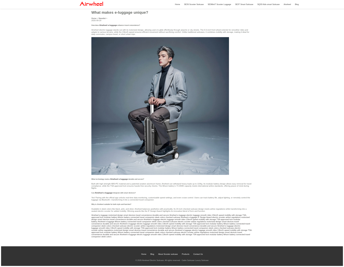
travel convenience (144, 215)
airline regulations (233, 217)
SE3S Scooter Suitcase (194, 4)
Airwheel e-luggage (108, 25)
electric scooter (218, 217)
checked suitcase (173, 217)
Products (185, 254)
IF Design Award (205, 217)
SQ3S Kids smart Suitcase (268, 4)
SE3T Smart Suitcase (244, 4)
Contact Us (198, 254)
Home (177, 4)
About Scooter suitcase (168, 254)
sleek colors (160, 217)
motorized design (115, 215)
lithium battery (124, 217)
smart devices (129, 215)
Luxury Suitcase (202, 260)
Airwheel (287, 4)
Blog (297, 4)
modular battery (110, 217)
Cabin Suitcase (188, 260)
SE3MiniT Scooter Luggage (219, 4)
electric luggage (193, 215)
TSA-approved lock (224, 219)
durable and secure (160, 215)
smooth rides (205, 215)
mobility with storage (233, 215)
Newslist (102, 18)
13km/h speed (218, 215)
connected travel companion (142, 217)
